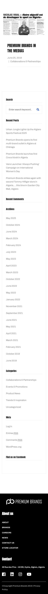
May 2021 (11, 326)
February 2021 (13, 347)
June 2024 (11, 231)
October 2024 (13, 225)
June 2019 (11, 360)
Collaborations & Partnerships (25, 61)
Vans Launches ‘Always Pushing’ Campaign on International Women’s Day (22, 168)
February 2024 (13, 245)
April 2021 (11, 333)
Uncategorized (13, 407)
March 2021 (12, 340)
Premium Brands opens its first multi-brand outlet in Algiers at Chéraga (21, 143)
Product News (13, 393)
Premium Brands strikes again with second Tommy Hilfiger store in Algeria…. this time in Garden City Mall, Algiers (23, 183)
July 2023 (11, 252)
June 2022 (11, 286)
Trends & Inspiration (16, 400)
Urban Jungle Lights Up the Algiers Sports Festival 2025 (23, 131)
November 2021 (14, 306)
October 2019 (13, 354)
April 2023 (11, 265)
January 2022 (13, 299)
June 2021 (11, 320)
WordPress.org (13, 447)
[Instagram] (20, 574)
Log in (9, 426)
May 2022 (11, 292)
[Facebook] (3, 574)
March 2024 (12, 238)
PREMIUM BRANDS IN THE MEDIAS (21, 48)
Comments (14, 440)
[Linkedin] (12, 574)
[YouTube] (29, 574)
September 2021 (14, 313)
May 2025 (11, 218)
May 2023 (11, 259)
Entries (12, 433)
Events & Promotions (16, 387)
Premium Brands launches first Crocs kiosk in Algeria (21, 156)
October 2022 (13, 279)
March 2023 (12, 272)
